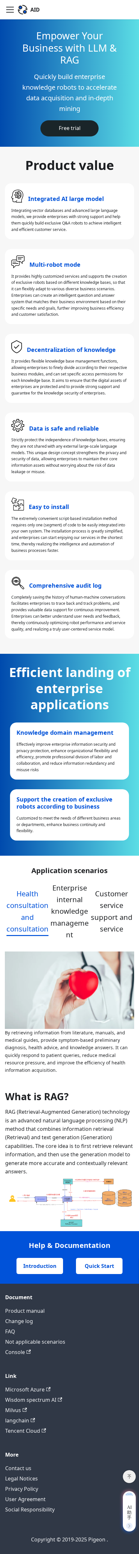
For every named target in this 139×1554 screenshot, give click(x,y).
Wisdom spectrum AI (30, 1399)
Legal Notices (21, 1478)
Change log (19, 1321)
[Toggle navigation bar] (10, 10)
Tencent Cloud (22, 1430)
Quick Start (99, 1266)
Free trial (69, 128)
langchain (17, 1420)
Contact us (18, 1468)
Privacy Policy (21, 1488)
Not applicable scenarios (35, 1341)
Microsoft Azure (25, 1389)
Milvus (13, 1410)
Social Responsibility (30, 1509)
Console (15, 1352)
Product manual (25, 1310)
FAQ (10, 1331)
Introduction (40, 1266)
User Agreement (25, 1499)
